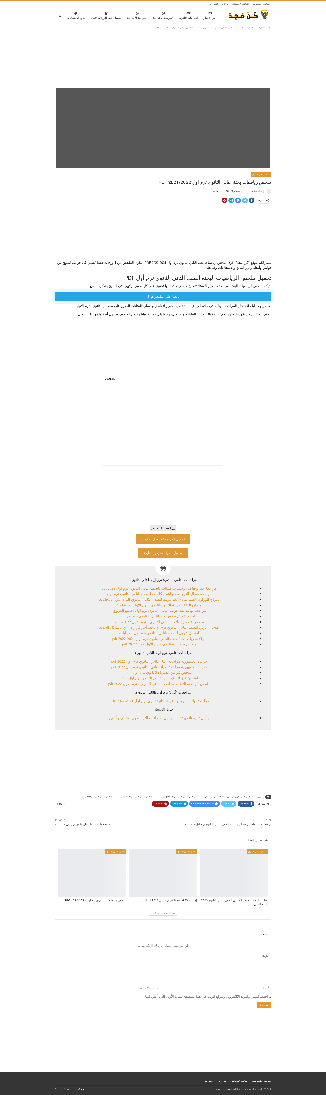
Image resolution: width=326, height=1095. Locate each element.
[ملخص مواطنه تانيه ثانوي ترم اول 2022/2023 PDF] (92, 873)
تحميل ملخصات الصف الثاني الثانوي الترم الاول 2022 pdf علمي (238, 797)
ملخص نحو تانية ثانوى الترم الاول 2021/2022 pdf (159, 644)
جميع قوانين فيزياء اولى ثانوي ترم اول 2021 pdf (82, 824)
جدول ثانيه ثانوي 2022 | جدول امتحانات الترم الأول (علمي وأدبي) (159, 718)
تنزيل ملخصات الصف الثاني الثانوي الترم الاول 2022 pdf (188, 797)
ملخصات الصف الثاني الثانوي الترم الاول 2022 (144, 797)
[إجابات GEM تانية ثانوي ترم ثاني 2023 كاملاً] (163, 873)
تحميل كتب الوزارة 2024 (106, 18)
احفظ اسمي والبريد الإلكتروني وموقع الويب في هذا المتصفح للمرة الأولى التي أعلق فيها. (206, 996)
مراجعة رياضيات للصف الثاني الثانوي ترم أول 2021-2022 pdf (159, 639)
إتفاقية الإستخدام (240, 3)
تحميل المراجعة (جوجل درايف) (163, 539)
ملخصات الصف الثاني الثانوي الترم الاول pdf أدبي (103, 797)
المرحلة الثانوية (188, 18)
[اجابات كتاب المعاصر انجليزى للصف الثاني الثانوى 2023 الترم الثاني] (234, 873)
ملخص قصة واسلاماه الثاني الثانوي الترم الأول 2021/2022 (159, 622)
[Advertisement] (163, 58)
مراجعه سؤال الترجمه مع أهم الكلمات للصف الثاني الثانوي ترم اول (159, 594)
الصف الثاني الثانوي (261, 174)
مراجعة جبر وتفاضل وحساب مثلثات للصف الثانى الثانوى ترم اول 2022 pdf (159, 588)
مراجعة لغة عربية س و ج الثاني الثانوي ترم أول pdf (159, 616)
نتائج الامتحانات (76, 18)
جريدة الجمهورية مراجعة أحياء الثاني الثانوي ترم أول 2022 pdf (159, 661)
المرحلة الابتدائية (137, 18)
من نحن (225, 3)
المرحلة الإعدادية (163, 18)
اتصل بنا (214, 3)
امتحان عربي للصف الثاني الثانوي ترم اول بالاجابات (159, 633)
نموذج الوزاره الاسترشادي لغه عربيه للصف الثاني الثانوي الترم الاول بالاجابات (159, 599)
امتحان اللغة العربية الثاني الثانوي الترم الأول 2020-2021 (159, 605)
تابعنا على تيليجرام (165, 296)
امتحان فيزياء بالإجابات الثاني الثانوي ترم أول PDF (159, 678)
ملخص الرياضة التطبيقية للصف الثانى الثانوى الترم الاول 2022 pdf (159, 684)
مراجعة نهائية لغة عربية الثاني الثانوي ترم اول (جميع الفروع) (159, 610)
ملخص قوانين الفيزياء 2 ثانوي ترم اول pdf (159, 672)
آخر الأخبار (210, 18)
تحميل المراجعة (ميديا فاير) (163, 553)
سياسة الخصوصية (261, 3)
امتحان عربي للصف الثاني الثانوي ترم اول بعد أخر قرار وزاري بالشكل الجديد (159, 627)
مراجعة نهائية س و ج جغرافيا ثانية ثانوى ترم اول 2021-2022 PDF (159, 701)
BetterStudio (78, 1089)
